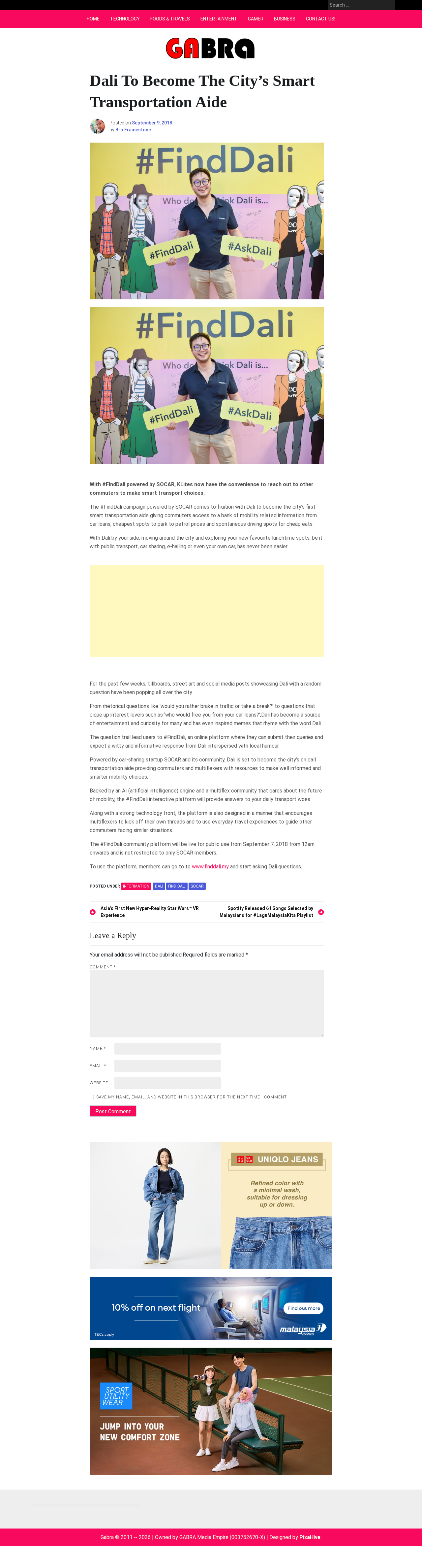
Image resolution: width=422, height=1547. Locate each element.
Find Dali (177, 886)
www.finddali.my (210, 866)
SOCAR (197, 886)
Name (98, 1048)
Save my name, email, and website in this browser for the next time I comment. (192, 1097)
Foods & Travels (170, 18)
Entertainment (218, 18)
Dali (159, 886)
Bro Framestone (133, 129)
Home (93, 18)
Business (284, 18)
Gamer (255, 18)
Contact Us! (320, 18)
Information (136, 886)
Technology (125, 18)
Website (99, 1083)
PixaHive (309, 1537)
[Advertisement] (207, 611)
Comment (103, 967)
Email (98, 1065)
